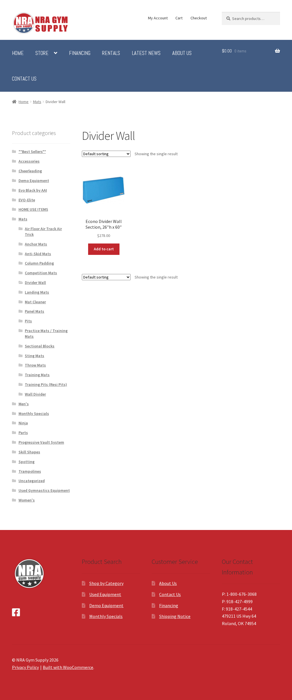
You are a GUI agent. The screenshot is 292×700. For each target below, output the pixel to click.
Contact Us (24, 78)
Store (41, 53)
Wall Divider (35, 394)
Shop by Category (106, 583)
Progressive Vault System (41, 442)
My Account (158, 18)
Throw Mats (35, 365)
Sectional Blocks (39, 346)
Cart (178, 18)
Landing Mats (37, 292)
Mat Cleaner (35, 301)
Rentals (111, 53)
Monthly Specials (34, 413)
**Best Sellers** (32, 151)
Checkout (198, 18)
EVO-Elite (27, 199)
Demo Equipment (34, 180)
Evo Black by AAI (33, 190)
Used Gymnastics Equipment (44, 490)
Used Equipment (105, 594)
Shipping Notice (174, 616)
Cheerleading (30, 170)
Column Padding (39, 263)
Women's (27, 500)
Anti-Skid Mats (38, 253)
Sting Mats (34, 355)
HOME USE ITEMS (33, 209)
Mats (37, 101)
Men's (24, 403)
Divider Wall (35, 282)
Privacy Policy (25, 667)
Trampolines (30, 471)
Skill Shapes (29, 452)
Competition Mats (41, 272)
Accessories (29, 161)
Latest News (146, 53)
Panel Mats (34, 311)
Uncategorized (32, 480)
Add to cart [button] (104, 248)
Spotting (27, 461)
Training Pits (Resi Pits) (46, 384)
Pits (28, 321)
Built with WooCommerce (68, 667)
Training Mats (37, 374)
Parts (23, 432)
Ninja (23, 422)
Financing (79, 53)
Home (18, 53)
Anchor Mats (36, 244)
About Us (182, 53)
